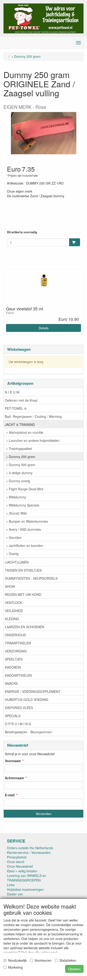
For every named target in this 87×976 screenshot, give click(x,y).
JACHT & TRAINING (20, 424)
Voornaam (13, 760)
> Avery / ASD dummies (23, 529)
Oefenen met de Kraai (21, 400)
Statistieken (67, 960)
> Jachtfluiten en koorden (24, 545)
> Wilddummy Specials (22, 505)
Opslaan (74, 969)
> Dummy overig (18, 481)
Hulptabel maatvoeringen (25, 889)
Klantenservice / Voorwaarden (29, 852)
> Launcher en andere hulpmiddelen (32, 440)
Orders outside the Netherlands (30, 848)
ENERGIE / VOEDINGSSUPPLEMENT (33, 691)
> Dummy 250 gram (20, 456)
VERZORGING (16, 651)
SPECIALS (12, 715)
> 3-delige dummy (19, 472)
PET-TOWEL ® (15, 408)
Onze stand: (16, 861)
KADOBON (13, 667)
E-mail (10, 795)
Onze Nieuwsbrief (20, 866)
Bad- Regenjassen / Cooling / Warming (33, 416)
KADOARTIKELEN (18, 675)
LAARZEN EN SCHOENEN (24, 626)
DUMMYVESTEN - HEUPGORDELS (31, 578)
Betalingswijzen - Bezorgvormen (28, 732)
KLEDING (12, 618)
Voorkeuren (43, 960)
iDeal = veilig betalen (22, 871)
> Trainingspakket (19, 448)
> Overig (12, 553)
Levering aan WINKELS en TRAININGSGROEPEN (26, 877)
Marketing (15, 967)
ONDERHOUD (15, 635)
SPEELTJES (14, 659)
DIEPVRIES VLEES (19, 707)
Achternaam (14, 778)
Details (43, 328)
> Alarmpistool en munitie (24, 432)
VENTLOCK (13, 602)
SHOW (10, 586)
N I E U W (12, 392)
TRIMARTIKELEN (18, 643)
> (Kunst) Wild (16, 513)
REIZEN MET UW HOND (23, 594)
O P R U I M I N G (18, 723)
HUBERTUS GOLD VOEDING (26, 699)
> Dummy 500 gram (20, 464)
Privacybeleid (16, 857)
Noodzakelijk (17, 960)
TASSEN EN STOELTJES (23, 570)
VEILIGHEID (14, 610)
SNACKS (11, 683)
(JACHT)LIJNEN (17, 562)
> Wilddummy (16, 497)
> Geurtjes (13, 537)
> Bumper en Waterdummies (27, 521)
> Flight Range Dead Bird (24, 489)
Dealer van (15, 894)
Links (11, 884)
